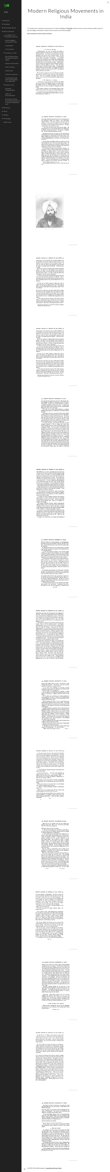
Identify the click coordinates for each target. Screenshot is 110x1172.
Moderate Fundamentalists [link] (10, 89)
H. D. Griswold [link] (9, 49)
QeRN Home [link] (7, 122)
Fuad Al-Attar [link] (9, 45)
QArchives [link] (6, 20)
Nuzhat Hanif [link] (9, 70)
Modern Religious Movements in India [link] (11, 41)
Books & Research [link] (8, 31)
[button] (108, 2)
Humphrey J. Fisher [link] (11, 53)
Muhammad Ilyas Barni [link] (11, 63)
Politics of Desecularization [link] (10, 94)
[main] (66, 13)
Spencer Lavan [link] (9, 85)
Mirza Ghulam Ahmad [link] (9, 28)
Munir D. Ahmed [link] (10, 67)
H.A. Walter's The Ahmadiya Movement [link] (11, 35)
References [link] (6, 107)
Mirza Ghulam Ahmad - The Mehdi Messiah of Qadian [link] (11, 58)
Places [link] (5, 111)
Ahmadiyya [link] (6, 24)
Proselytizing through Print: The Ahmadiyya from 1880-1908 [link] (11, 79)
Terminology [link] (6, 118)
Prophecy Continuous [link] (11, 74)
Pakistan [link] (5, 115)
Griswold (69, 28)
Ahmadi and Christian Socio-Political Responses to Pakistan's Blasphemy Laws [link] (12, 101)
